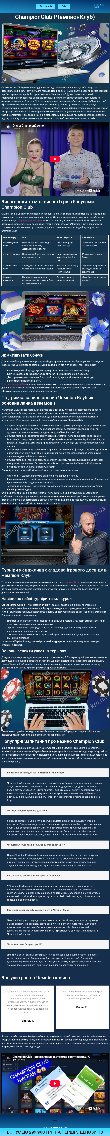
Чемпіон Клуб (71, 582)
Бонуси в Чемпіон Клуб (14, 384)
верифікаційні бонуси (30, 220)
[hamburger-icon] (9, 6)
